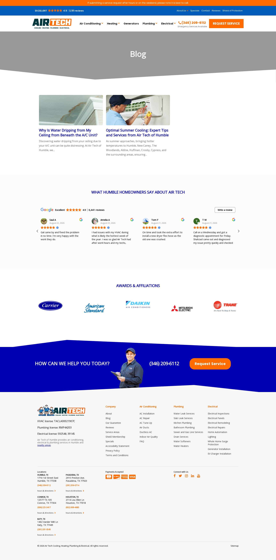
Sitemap (235, 545)
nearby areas (44, 445)
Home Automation (217, 432)
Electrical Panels (216, 418)
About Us (181, 10)
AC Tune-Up (146, 422)
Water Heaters (181, 445)
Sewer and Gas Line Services (188, 432)
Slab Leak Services (183, 418)
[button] (59, 11)
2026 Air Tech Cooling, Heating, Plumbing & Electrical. (65, 545)
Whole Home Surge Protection (218, 443)
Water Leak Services (184, 413)
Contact (205, 10)
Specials (194, 10)
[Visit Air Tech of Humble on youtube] (198, 475)
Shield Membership (115, 436)
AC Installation (147, 413)
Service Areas (112, 432)
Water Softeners (182, 441)
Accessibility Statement (117, 445)
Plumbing (149, 23)
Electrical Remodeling (219, 422)
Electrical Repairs (216, 427)
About (109, 413)
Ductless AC (146, 432)
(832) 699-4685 (72, 507)
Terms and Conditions (117, 455)
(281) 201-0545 (44, 529)
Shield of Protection (232, 10)
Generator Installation (219, 449)
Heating (112, 23)
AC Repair (145, 418)
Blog (108, 418)
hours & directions (45, 491)
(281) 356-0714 (72, 485)
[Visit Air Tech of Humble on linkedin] (192, 475)
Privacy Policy (113, 450)
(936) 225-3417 (44, 507)
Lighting (212, 436)
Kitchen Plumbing (183, 422)
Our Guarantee (113, 422)
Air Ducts (144, 427)
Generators (131, 23)
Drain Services (181, 436)
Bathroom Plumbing (184, 427)
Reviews (216, 10)
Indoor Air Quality (149, 436)
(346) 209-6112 (164, 363)
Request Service (226, 23)
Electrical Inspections (218, 413)
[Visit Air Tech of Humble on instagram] (186, 475)
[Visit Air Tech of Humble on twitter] (180, 475)
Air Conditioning (90, 23)
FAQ (142, 441)
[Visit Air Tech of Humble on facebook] (175, 475)
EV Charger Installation (219, 453)
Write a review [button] (225, 209)
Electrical (167, 23)
